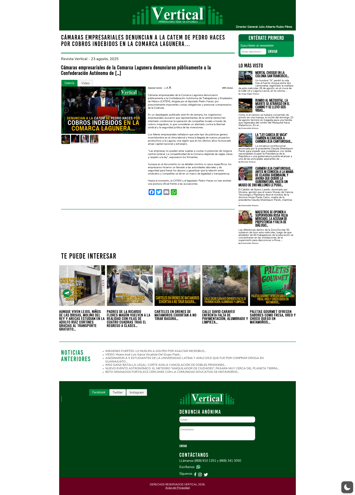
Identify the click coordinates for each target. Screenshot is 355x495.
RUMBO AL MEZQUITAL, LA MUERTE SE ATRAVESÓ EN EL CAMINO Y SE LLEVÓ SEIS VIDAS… (272, 105)
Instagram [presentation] (137, 392)
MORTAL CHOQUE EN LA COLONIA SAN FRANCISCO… (272, 74)
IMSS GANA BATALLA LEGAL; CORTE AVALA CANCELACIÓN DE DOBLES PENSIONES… (165, 365)
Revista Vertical (248, 162)
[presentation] (67, 293)
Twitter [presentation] (118, 392)
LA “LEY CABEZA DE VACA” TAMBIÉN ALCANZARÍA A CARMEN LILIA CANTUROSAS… (273, 138)
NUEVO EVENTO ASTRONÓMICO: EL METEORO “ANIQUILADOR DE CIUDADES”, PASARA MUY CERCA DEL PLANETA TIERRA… (192, 368)
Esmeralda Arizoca (249, 128)
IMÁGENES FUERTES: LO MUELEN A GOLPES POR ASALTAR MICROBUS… (155, 351)
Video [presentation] (85, 83)
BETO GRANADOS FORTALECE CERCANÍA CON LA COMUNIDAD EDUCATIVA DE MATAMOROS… (172, 372)
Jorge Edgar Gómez (250, 94)
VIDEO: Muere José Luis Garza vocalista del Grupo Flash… (143, 354)
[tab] (69, 83)
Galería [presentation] (69, 83)
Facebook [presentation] (99, 392)
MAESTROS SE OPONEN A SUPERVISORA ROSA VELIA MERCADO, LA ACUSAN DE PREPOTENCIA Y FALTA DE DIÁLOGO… (271, 218)
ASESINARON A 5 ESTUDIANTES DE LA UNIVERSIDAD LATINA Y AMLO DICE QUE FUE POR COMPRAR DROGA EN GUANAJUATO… (184, 360)
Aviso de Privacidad (177, 488)
